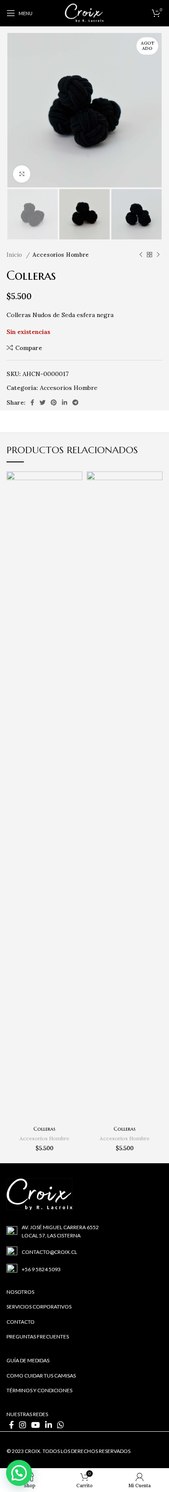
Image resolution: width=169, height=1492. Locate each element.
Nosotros (20, 1292)
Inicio (15, 254)
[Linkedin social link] (64, 402)
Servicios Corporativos (39, 1306)
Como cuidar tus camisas (41, 1375)
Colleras (44, 1129)
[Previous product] (140, 255)
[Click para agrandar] (21, 174)
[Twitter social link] (42, 402)
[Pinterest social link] (53, 402)
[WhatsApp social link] (61, 1424)
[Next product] (158, 255)
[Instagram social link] (22, 1424)
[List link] (84, 1231)
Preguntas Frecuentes (37, 1336)
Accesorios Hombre (60, 254)
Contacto (20, 1322)
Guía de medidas (27, 1360)
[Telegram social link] (75, 402)
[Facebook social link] (32, 402)
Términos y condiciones (39, 1390)
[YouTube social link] (35, 1424)
